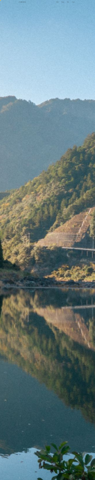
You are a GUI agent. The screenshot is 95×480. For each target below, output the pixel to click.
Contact (73, 1)
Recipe (63, 1)
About (57, 1)
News (68, 1)
